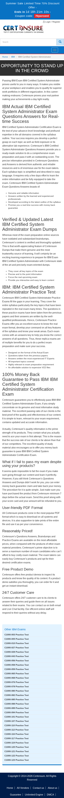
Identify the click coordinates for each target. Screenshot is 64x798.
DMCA (50, 794)
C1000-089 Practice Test (16, 708)
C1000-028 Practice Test (16, 652)
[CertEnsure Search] (60, 42)
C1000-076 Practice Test (16, 682)
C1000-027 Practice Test (16, 647)
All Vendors (23, 788)
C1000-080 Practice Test (16, 691)
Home (5, 57)
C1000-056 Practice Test (16, 660)
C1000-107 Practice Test (16, 721)
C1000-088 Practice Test (16, 704)
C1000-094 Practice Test (16, 712)
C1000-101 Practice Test (16, 717)
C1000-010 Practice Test (16, 643)
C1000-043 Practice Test (16, 656)
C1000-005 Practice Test (16, 639)
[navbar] (6, 48)
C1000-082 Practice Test (16, 695)
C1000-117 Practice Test (16, 738)
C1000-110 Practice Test (16, 725)
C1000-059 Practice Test (16, 669)
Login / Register (52, 22)
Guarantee (15, 794)
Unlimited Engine (34, 794)
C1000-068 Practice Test (16, 678)
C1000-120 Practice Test (16, 747)
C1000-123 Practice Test (16, 760)
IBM (13, 57)
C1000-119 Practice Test (16, 743)
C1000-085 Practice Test (16, 699)
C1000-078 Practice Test (16, 686)
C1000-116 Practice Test (16, 734)
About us (52, 788)
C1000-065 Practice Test (16, 673)
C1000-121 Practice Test (16, 751)
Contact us (38, 788)
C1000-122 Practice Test (16, 755)
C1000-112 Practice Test (16, 730)
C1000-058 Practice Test (16, 665)
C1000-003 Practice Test (16, 634)
